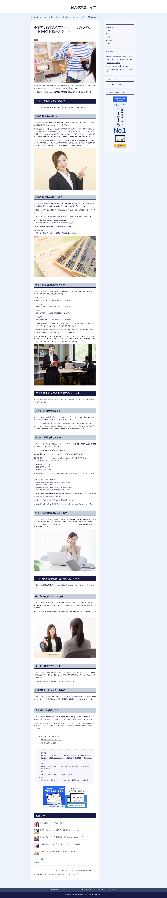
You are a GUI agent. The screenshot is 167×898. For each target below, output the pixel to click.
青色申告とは (56, 755)
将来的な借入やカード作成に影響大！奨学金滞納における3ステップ (61, 837)
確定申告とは (45, 755)
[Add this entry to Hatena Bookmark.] (42, 859)
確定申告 (110, 27)
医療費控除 (75, 780)
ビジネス (110, 40)
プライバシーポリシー (70, 890)
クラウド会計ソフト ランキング (93, 890)
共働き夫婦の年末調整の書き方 (70, 766)
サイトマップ (113, 890)
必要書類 (43, 758)
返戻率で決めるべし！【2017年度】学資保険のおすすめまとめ (59, 830)
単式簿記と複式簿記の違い (49, 774)
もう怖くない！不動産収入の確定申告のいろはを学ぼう (57, 851)
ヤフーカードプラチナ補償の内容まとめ (119, 59)
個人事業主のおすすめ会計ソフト (51, 736)
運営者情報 (54, 890)
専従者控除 (65, 780)
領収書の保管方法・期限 (48, 743)
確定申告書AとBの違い (82, 755)
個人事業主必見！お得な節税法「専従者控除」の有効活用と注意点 (57, 874)
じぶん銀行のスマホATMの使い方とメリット (54, 823)
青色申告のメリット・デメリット (51, 740)
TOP (40, 17)
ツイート (37, 859)
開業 (109, 30)
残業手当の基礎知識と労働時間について (119, 56)
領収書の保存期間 (66, 774)
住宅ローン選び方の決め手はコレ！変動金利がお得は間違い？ (74, 870)
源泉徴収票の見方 (46, 768)
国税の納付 (86, 766)
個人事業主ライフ (83, 7)
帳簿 (109, 37)
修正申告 (69, 758)
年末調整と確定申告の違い (49, 766)
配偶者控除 (44, 780)
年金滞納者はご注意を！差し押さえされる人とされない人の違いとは (61, 844)
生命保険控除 (55, 780)
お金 (39, 863)
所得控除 (85, 780)
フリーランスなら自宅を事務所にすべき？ (120, 66)
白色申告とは (68, 755)
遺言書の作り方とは (113, 63)
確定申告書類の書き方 (56, 758)
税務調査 (78, 758)
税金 (36, 40)
